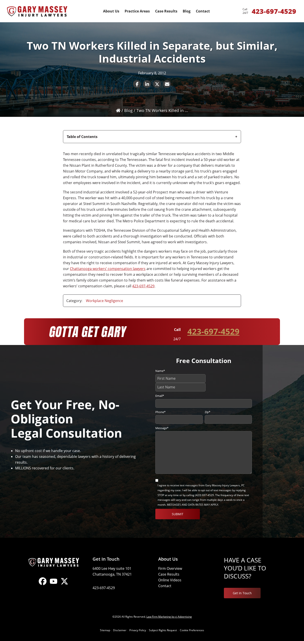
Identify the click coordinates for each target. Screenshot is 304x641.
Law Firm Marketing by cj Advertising (169, 617)
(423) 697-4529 (204, 495)
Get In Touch (242, 593)
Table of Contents (82, 136)
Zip (207, 412)
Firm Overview (170, 568)
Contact (164, 585)
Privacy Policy (137, 630)
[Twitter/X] (64, 584)
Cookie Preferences (192, 630)
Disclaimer (119, 630)
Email (159, 396)
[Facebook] (43, 584)
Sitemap (105, 630)
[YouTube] (54, 584)
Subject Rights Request (163, 630)
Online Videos (169, 580)
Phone (160, 412)
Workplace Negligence (104, 300)
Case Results (168, 574)
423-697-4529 (143, 286)
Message (161, 428)
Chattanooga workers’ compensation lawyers (108, 268)
